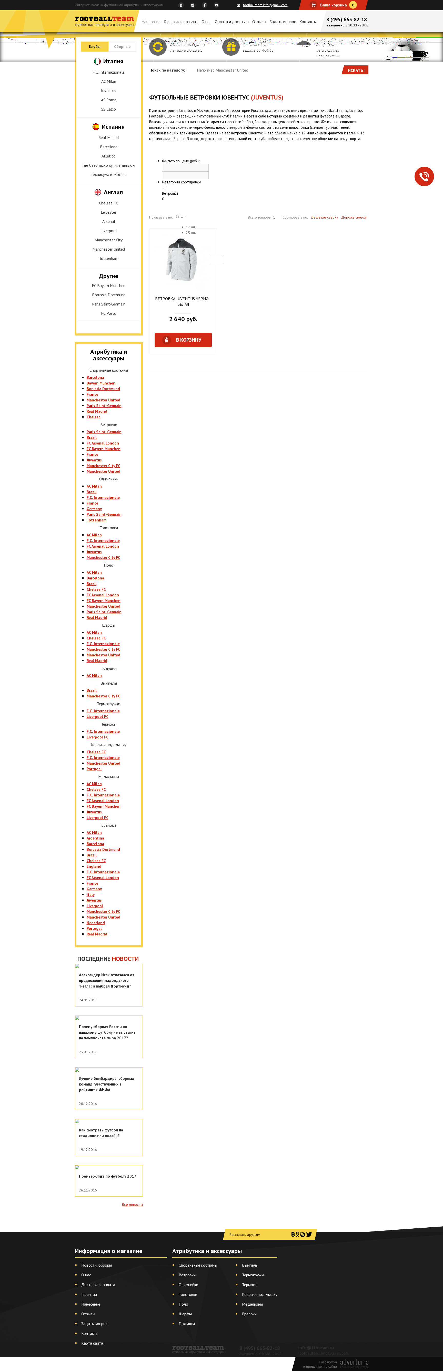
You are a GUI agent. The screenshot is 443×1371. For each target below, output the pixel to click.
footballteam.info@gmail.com (265, 5)
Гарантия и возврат (181, 21)
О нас (206, 21)
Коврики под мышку (259, 1294)
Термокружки (253, 1274)
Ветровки (170, 193)
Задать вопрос (283, 21)
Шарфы (185, 1313)
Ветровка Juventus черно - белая (183, 301)
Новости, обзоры (96, 1265)
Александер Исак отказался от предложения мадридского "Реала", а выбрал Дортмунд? (106, 980)
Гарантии (89, 1294)
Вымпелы (250, 1265)
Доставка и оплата (98, 1284)
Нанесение (151, 21)
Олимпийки (188, 1284)
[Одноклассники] (297, 1234)
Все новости (132, 1204)
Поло (183, 1304)
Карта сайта (92, 1343)
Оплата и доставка (232, 21)
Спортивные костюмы (198, 1265)
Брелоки (249, 1313)
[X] (309, 1234)
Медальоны (252, 1304)
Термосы (249, 1284)
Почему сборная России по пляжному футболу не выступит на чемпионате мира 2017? (107, 1032)
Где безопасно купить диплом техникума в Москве (108, 170)
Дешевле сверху (324, 217)
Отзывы (259, 21)
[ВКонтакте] (293, 1234)
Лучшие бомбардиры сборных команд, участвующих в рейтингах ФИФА (106, 1084)
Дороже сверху (354, 217)
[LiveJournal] (302, 1234)
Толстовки (188, 1294)
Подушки (187, 1323)
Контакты (308, 21)
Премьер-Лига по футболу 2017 (107, 1176)
